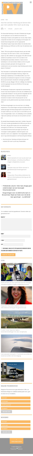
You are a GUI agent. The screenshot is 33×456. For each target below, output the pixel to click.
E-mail (3, 240)
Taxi (6, 19)
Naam (2, 233)
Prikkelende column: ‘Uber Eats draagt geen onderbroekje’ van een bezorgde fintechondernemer (16, 188)
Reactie (3, 217)
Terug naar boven (16, 441)
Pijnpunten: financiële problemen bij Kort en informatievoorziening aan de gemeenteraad (19, 177)
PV (5, 28)
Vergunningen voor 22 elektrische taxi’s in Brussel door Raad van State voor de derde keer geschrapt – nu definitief (17, 195)
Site (2, 244)
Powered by (14, 449)
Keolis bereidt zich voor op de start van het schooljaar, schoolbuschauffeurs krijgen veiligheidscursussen (19, 160)
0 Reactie (10, 28)
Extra (2, 19)
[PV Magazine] (12, 14)
